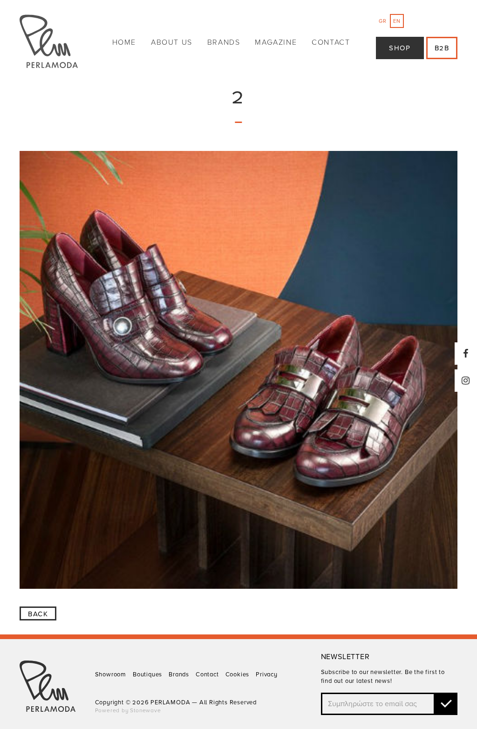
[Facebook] (466, 353)
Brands (223, 42)
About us (171, 42)
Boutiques (147, 674)
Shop (399, 48)
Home (124, 42)
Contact (331, 42)
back (38, 614)
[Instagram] (466, 380)
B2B (442, 48)
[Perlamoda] (49, 42)
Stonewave (145, 710)
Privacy (267, 674)
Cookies (237, 674)
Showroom (110, 674)
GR (383, 21)
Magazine (276, 42)
